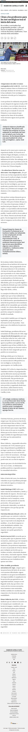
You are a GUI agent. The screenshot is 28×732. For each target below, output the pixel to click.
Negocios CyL (14, 701)
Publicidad (14, 656)
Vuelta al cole (6, 632)
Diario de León (14, 708)
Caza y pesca (14, 693)
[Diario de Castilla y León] (14, 5)
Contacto (14, 657)
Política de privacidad (12, 728)
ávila (2, 10)
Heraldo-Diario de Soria (14, 713)
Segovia (14, 679)
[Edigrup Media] (14, 723)
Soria (14, 681)
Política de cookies (21, 728)
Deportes (14, 689)
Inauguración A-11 (24, 2)
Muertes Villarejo (16, 2)
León (14, 672)
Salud (19, 632)
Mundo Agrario (14, 698)
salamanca (21, 10)
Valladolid (14, 632)
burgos (6, 10)
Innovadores (14, 700)
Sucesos (14, 691)
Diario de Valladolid (14, 710)
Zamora (14, 684)
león (10, 10)
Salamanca (14, 677)
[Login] (26, 6)
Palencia (14, 675)
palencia (14, 10)
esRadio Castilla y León (14, 717)
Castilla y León (5, 13)
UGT (10, 632)
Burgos (14, 670)
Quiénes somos (14, 654)
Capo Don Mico (9, 2)
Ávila (14, 669)
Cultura (14, 687)
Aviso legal (5, 728)
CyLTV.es (14, 715)
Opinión (14, 686)
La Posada (14, 696)
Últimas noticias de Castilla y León (14, 703)
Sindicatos (23, 632)
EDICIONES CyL (23, 0)
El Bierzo (14, 674)
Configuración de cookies (14, 730)
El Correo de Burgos (14, 712)
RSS (14, 659)
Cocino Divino (14, 694)
